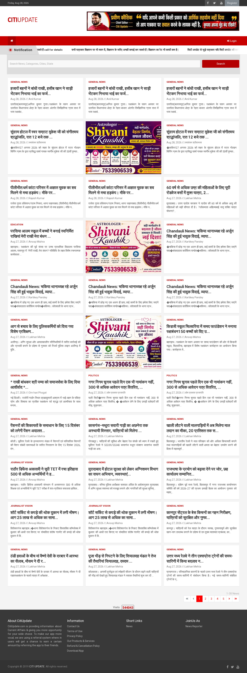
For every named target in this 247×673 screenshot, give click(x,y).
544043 (127, 607)
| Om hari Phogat (37, 392)
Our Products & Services (81, 641)
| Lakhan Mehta (192, 198)
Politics (93, 375)
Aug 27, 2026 (174, 198)
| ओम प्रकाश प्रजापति (115, 392)
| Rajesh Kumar (36, 198)
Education (16, 224)
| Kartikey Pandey (193, 241)
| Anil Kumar (34, 99)
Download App (75, 650)
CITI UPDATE (36, 666)
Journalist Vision (21, 462)
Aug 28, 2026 (17, 99)
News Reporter (194, 626)
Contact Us (73, 626)
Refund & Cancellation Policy (83, 645)
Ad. (89, 169)
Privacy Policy (75, 636)
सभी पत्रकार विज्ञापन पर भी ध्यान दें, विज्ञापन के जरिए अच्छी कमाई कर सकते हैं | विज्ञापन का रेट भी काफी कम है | (109, 49)
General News (18, 82)
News (129, 626)
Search (221, 63)
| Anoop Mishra (36, 241)
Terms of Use (74, 631)
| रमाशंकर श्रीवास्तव (37, 142)
